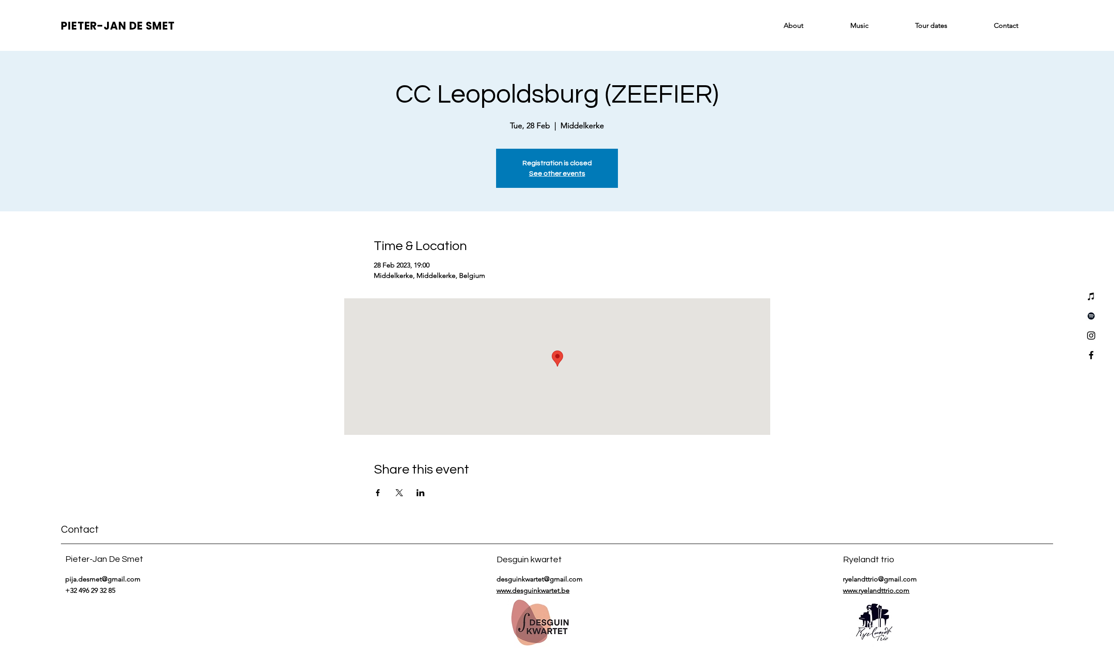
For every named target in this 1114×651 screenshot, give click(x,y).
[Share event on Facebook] (378, 492)
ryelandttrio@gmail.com (880, 579)
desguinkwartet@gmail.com (540, 579)
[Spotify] (1091, 315)
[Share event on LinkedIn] (420, 492)
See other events (557, 173)
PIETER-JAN (95, 26)
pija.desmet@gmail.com (103, 579)
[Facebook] (1091, 355)
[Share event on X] (399, 492)
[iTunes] (1091, 296)
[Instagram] (1091, 335)
